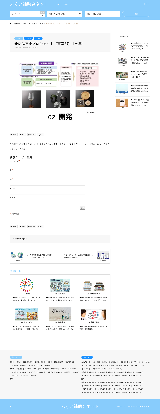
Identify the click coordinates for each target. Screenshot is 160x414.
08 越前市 (23, 372)
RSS (10, 406)
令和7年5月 (130, 389)
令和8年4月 (120, 372)
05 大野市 (63, 369)
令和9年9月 (106, 386)
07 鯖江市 (15, 372)
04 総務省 (49, 362)
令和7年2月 (101, 389)
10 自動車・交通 (121, 365)
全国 (11, 362)
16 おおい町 (24, 375)
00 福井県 (19, 369)
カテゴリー (84, 362)
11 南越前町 (49, 372)
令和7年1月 (92, 389)
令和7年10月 (116, 392)
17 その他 (119, 369)
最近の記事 (124, 36)
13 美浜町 (67, 372)
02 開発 (28, 38)
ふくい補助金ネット (80, 406)
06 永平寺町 (72, 369)
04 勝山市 (54, 369)
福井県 (12, 369)
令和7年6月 (139, 389)
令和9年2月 (101, 382)
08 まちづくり (97, 365)
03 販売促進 (113, 362)
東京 (18, 38)
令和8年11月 (126, 375)
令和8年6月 (139, 372)
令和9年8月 (96, 386)
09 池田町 (32, 372)
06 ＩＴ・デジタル (144, 362)
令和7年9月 (106, 392)
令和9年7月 (87, 386)
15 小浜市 (15, 375)
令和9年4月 (120, 382)
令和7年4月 (120, 389)
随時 (82, 379)
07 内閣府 (15, 365)
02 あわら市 (37, 369)
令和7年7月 (87, 392)
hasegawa (23, 239)
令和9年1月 (92, 382)
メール (13, 198)
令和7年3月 (111, 389)
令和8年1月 (92, 372)
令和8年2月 (101, 372)
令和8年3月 (111, 372)
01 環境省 (18, 362)
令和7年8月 (96, 392)
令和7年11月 (126, 392)
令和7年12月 (137, 392)
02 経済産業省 (27, 362)
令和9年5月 (130, 382)
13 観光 (86, 369)
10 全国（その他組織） (44, 365)
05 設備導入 (132, 362)
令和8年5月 (130, 372)
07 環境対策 (87, 365)
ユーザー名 (15, 161)
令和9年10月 (116, 386)
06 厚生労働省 (69, 362)
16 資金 (111, 369)
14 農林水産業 (95, 369)
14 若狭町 (75, 372)
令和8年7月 (87, 375)
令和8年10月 (116, 375)
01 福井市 (28, 369)
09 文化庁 (32, 365)
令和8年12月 (137, 375)
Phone (13, 189)
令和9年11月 (126, 386)
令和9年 (83, 382)
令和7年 (83, 389)
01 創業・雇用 (95, 362)
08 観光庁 (23, 365)
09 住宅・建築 (109, 365)
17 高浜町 (33, 375)
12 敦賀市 (59, 372)
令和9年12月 (137, 386)
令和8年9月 (106, 375)
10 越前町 (40, 372)
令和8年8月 (96, 375)
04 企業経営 (122, 362)
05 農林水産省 (58, 362)
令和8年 (83, 372)
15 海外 (104, 369)
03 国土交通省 (38, 362)
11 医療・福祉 (133, 365)
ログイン (147, 4)
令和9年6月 (139, 382)
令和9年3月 (111, 382)
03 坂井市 (46, 369)
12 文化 (38, 38)
